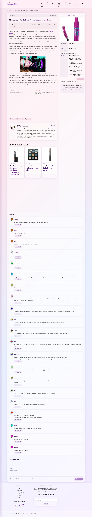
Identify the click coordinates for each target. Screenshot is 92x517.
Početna (9, 10)
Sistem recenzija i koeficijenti (19, 493)
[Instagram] (19, 504)
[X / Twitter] (54, 125)
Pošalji (80, 478)
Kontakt (19, 495)
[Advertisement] (33, 107)
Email (10, 462)
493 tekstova (19, 126)
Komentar (11, 468)
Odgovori (19, 224)
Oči (13, 10)
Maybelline (80, 79)
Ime (47, 462)
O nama (19, 488)
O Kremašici (19, 490)
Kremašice (33, 513)
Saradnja (19, 497)
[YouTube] (23, 504)
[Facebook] (52, 125)
